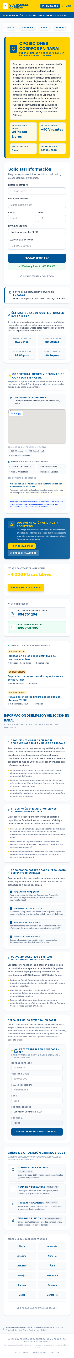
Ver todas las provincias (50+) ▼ (37, 1308)
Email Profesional (18, 199)
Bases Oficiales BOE (24, 553)
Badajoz (54, 27)
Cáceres (52, 1285)
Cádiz (22, 1294)
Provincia (17, 1118)
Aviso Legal (22, 1352)
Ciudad (12, 212)
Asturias (20, 27)
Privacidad (39, 1352)
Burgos (22, 1285)
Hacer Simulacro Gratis (26, 588)
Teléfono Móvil (20, 1074)
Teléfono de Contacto (21, 240)
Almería (52, 1256)
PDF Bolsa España (23, 546)
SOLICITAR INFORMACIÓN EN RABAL (37, 1132)
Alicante (22, 1256)
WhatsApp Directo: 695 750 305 (38, 266)
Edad (41, 212)
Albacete (52, 1246)
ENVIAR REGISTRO (37, 258)
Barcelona (52, 1275)
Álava (22, 1246)
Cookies (54, 1352)
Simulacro (52, 6)
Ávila (37, 27)
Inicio (68, 6)
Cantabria (52, 1294)
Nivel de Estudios (18, 226)
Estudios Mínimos (21, 1107)
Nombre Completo (18, 185)
